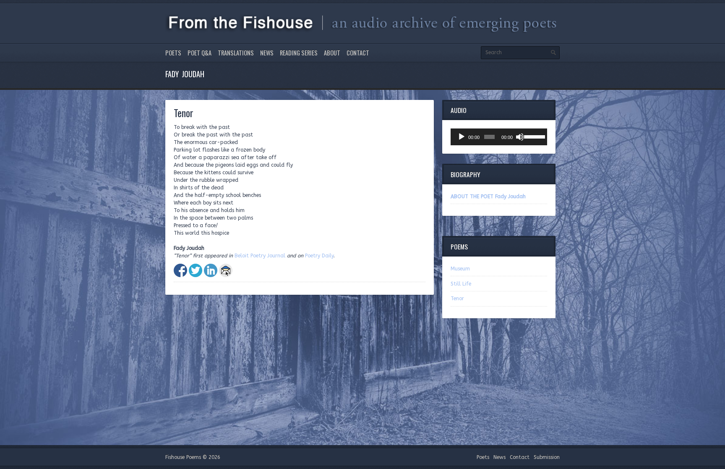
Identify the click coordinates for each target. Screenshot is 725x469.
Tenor (457, 298)
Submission (547, 457)
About (332, 52)
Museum (460, 269)
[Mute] (520, 137)
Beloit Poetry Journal (260, 256)
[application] (499, 136)
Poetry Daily (319, 256)
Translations (236, 52)
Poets (173, 52)
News (267, 52)
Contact (358, 52)
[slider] (533, 136)
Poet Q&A (199, 52)
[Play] (461, 137)
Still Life (461, 284)
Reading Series (299, 52)
